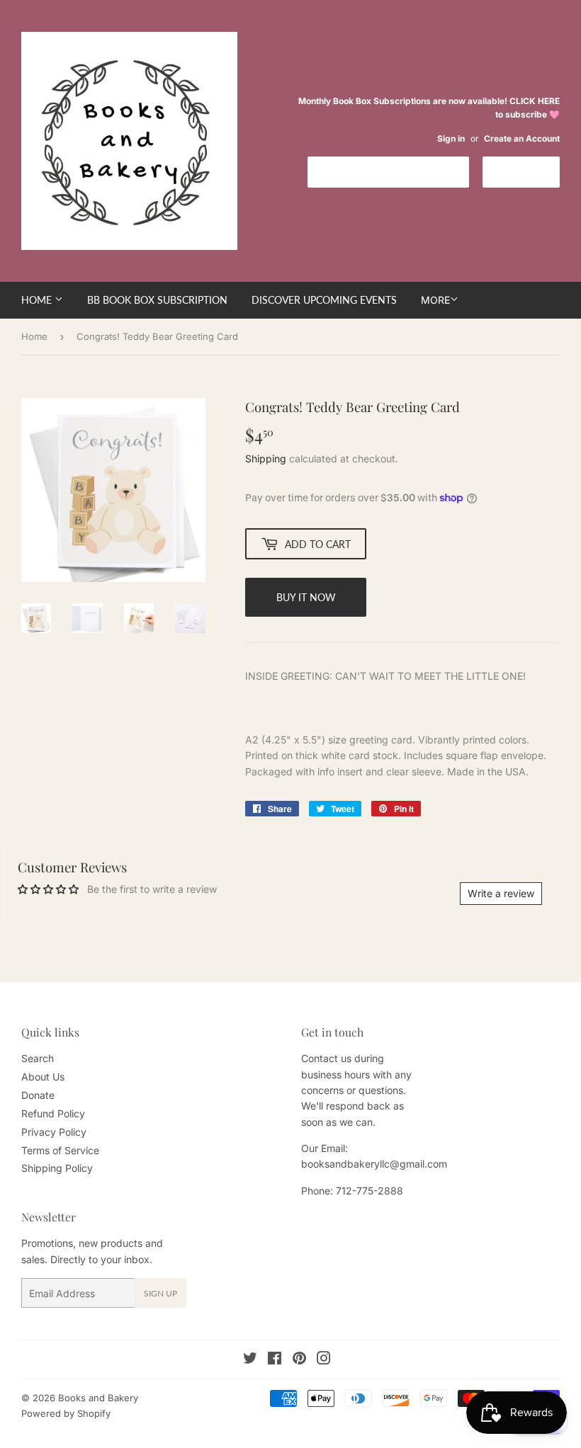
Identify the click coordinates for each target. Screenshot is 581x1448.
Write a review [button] (501, 893)
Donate (38, 1095)
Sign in (451, 138)
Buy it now (306, 597)
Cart (532, 171)
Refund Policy (53, 1113)
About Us (42, 1077)
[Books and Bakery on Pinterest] (299, 1360)
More (435, 300)
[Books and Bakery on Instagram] (324, 1360)
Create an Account (522, 138)
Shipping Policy (57, 1168)
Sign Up (160, 1293)
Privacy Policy (53, 1132)
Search (37, 1058)
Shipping (265, 458)
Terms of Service (60, 1150)
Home (38, 300)
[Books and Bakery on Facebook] (274, 1360)
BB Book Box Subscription (157, 300)
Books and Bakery (98, 1397)
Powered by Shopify (66, 1413)
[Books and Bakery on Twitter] (250, 1360)
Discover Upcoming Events (324, 300)
